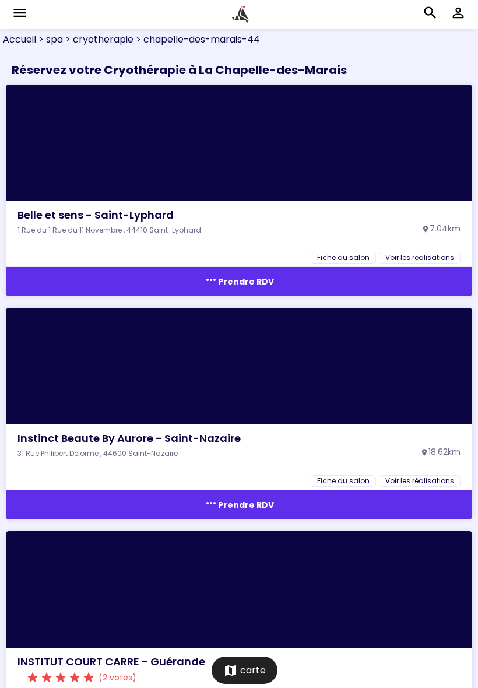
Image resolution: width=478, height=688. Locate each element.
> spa (49, 39)
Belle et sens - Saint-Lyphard (95, 215)
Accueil (19, 39)
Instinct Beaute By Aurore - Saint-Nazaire (129, 438)
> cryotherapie (98, 39)
